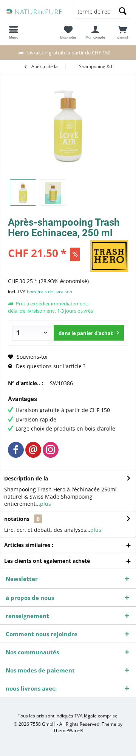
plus (45, 503)
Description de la (26, 478)
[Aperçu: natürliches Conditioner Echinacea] (23, 192)
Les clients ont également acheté (47, 560)
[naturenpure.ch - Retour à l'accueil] (34, 11)
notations (16, 518)
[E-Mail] (33, 450)
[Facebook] (16, 450)
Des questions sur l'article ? (49, 366)
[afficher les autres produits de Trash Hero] (109, 256)
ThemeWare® (68, 730)
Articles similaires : (28, 544)
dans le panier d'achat (86, 333)
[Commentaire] (48, 243)
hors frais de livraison (49, 291)
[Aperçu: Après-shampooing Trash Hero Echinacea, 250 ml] (53, 192)
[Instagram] (51, 450)
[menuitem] (122, 32)
